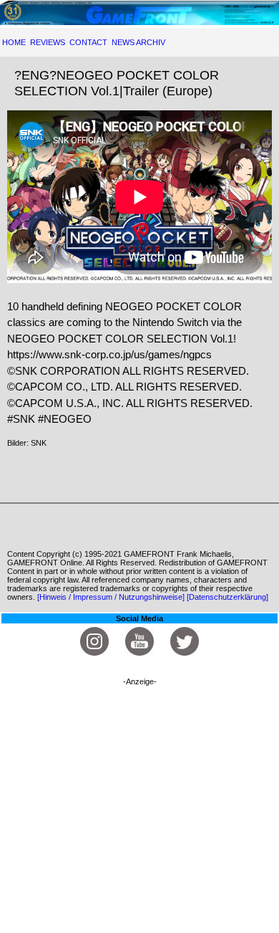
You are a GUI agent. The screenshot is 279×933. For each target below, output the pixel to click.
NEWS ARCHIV (138, 42)
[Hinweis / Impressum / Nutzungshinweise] (111, 597)
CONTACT (88, 42)
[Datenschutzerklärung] (227, 597)
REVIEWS (47, 42)
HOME (14, 42)
